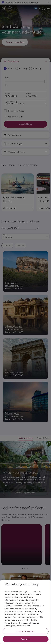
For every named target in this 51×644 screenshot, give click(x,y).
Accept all (25, 639)
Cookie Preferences (25, 631)
